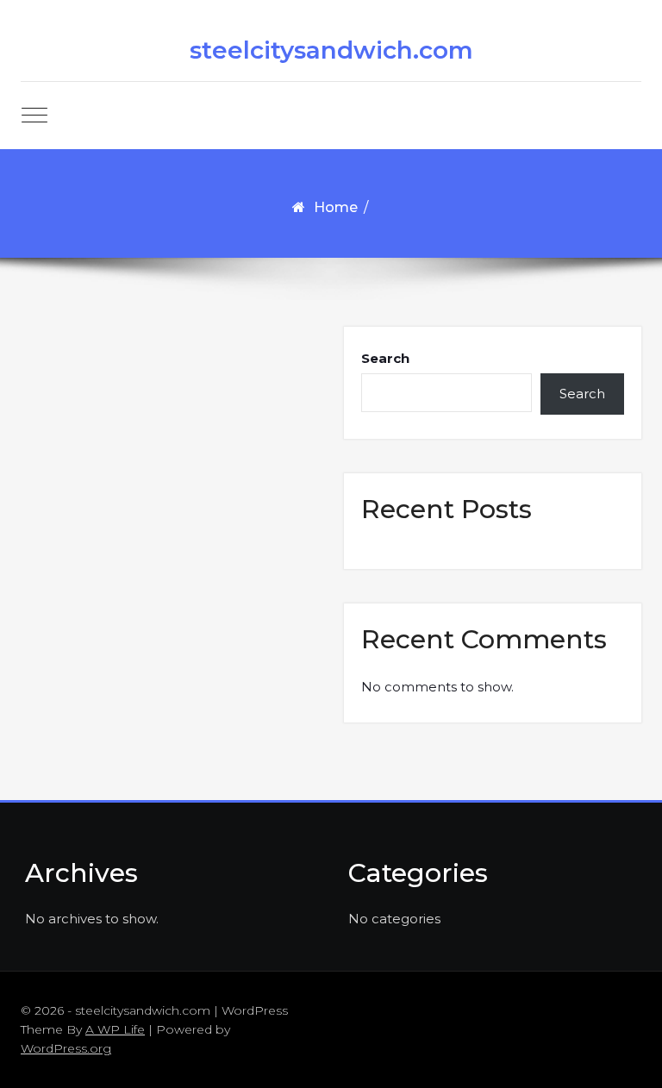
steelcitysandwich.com (331, 50)
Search (385, 358)
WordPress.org (66, 1048)
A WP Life (115, 1029)
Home (336, 207)
